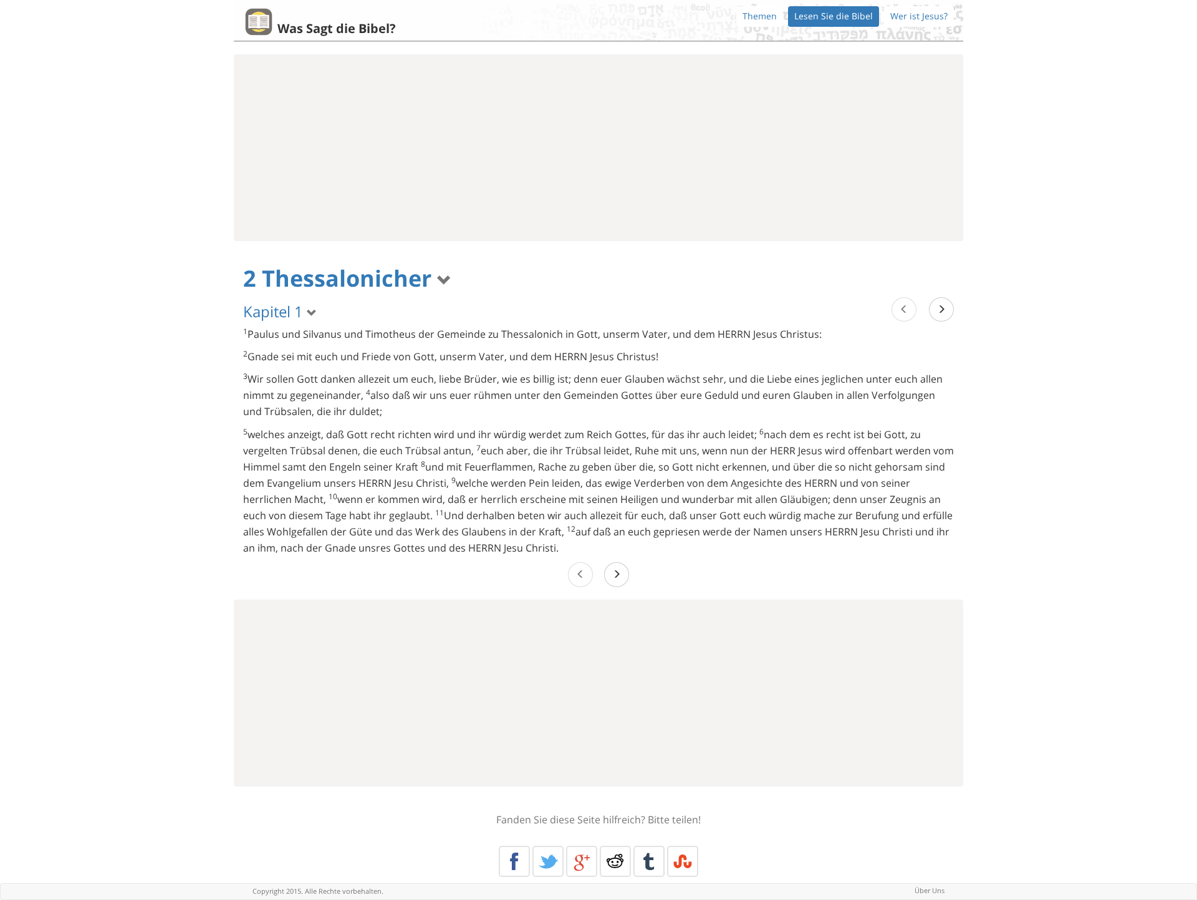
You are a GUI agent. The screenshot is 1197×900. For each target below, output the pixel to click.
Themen (760, 16)
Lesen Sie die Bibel (833, 16)
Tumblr (649, 861)
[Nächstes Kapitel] (941, 309)
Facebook (514, 861)
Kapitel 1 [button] (275, 311)
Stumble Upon (682, 861)
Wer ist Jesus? (919, 16)
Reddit (615, 861)
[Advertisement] (598, 147)
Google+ (581, 861)
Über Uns (930, 890)
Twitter (548, 861)
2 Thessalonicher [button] (340, 278)
